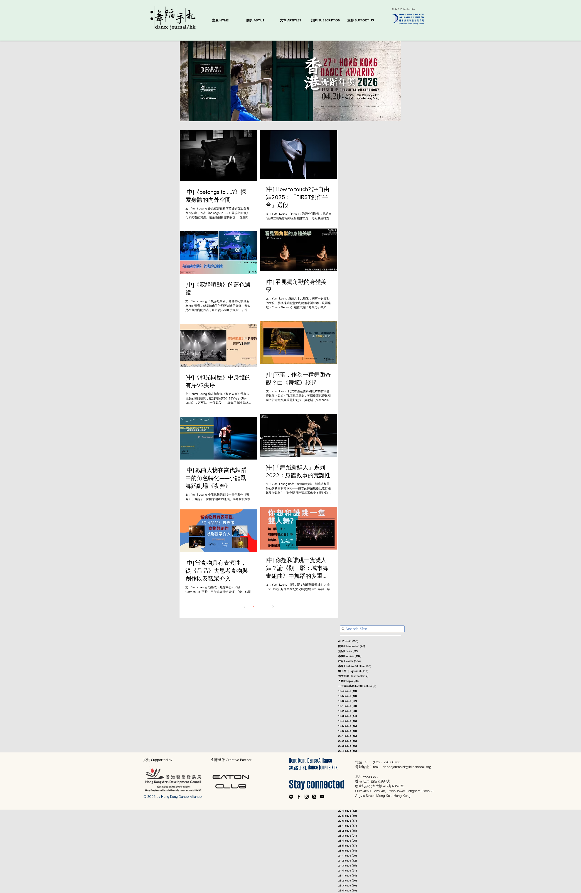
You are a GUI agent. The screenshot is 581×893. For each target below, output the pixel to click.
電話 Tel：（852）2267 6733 (377, 762)
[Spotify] (291, 796)
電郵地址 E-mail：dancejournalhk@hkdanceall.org (393, 767)
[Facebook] (299, 796)
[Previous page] (244, 607)
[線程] (314, 796)
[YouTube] (322, 796)
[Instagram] (306, 796)
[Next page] (273, 607)
